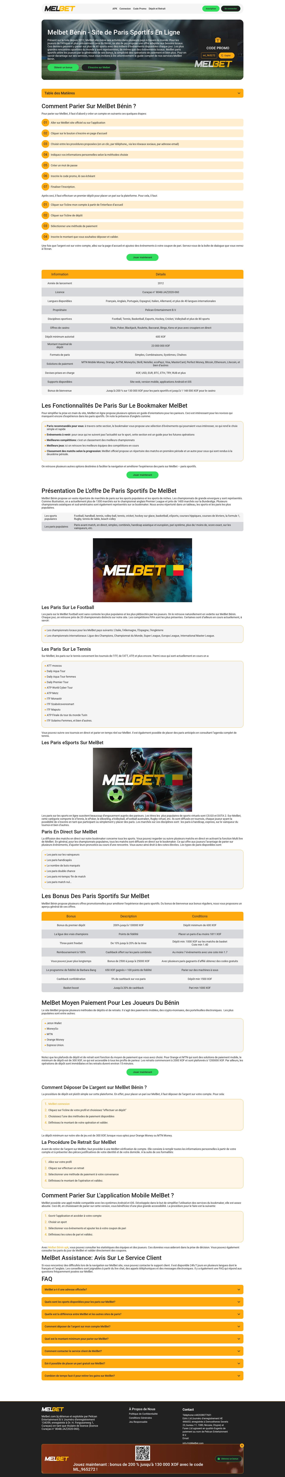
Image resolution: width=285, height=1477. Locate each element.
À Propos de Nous (142, 1409)
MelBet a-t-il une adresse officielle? (66, 1289)
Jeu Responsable (138, 1421)
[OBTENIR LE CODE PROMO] (227, 55)
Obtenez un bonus (229, 1459)
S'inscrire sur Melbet (99, 67)
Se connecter (231, 8)
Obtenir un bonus (63, 67)
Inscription (211, 8)
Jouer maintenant (142, 257)
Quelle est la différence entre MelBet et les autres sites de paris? (83, 1314)
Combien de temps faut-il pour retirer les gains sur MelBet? (80, 1375)
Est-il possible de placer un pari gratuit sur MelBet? (75, 1363)
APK (115, 8)
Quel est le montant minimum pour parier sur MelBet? (77, 1338)
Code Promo (139, 8)
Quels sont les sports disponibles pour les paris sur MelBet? (80, 1301)
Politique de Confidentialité (143, 1413)
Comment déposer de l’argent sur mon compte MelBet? (77, 1326)
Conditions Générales (140, 1417)
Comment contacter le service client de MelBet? (73, 1351)
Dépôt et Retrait (157, 8)
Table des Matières (60, 93)
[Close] (242, 1445)
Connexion (125, 8)
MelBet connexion (59, 1103)
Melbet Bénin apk (58, 1247)
